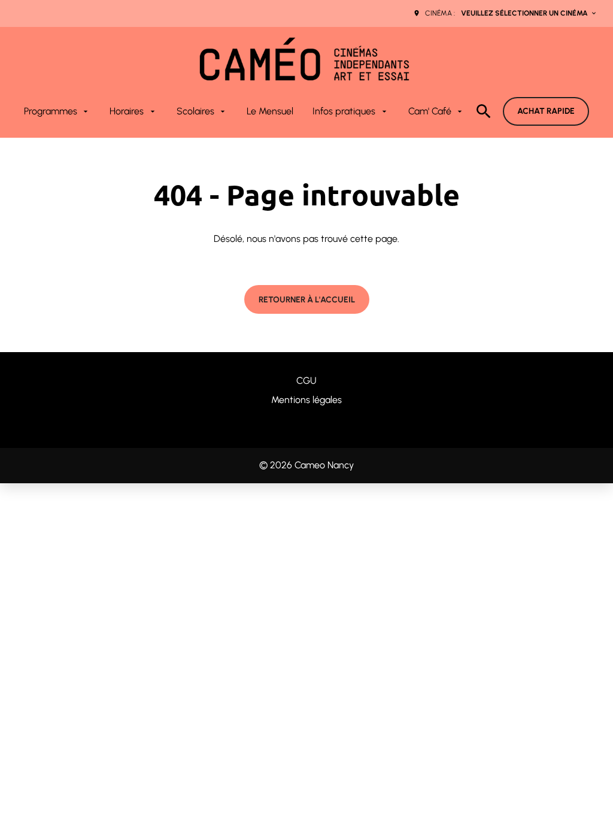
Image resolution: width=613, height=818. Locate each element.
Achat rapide (546, 111)
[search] (483, 111)
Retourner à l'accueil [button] (307, 300)
